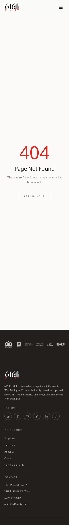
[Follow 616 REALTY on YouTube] (27, 416)
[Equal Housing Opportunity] (8, 344)
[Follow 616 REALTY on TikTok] (36, 416)
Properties (9, 438)
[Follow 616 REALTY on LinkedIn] (46, 416)
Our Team (9, 445)
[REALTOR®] (19, 344)
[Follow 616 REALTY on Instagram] (8, 416)
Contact (8, 458)
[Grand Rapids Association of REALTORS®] (50, 344)
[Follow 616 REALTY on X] (56, 416)
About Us (9, 451)
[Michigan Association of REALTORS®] (40, 344)
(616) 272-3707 (12, 498)
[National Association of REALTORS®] (29, 344)
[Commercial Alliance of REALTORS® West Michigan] (60, 344)
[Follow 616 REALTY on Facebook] (17, 416)
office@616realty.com (15, 504)
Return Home (34, 196)
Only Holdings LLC (14, 465)
